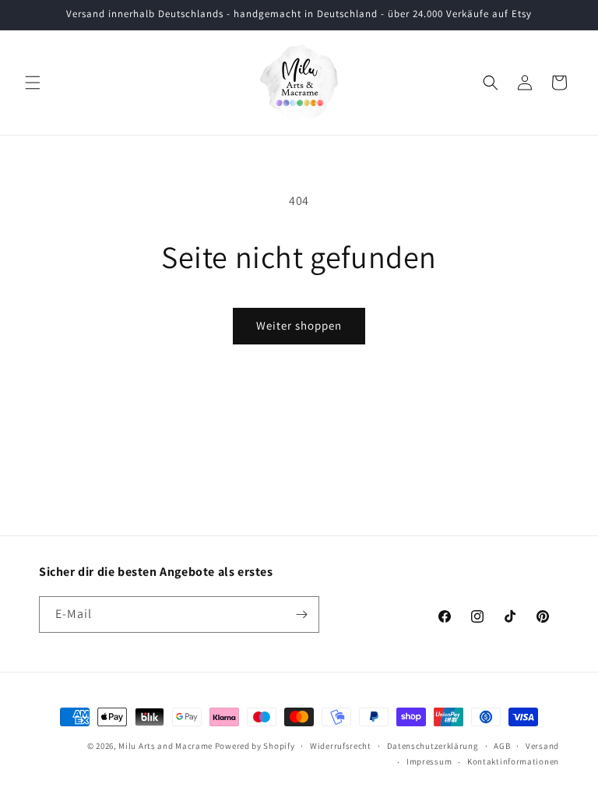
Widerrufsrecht (340, 745)
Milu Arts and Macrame (165, 745)
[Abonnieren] (301, 614)
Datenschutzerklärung (433, 745)
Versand (542, 745)
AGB (502, 745)
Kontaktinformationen (513, 761)
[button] (33, 82)
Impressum (429, 761)
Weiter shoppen (299, 325)
